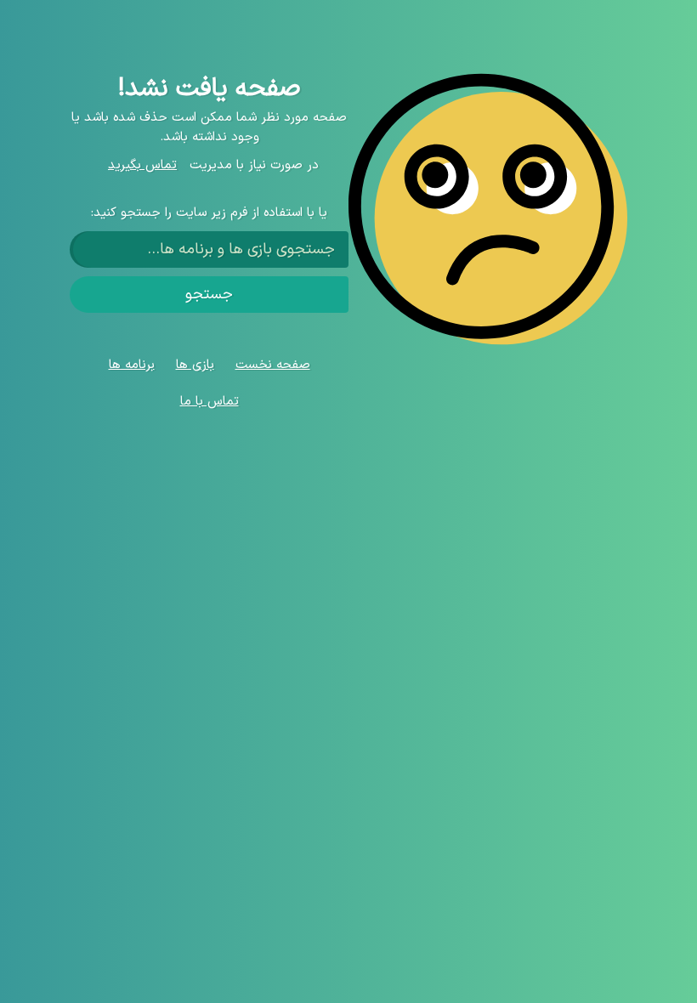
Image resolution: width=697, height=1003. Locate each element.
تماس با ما (209, 401)
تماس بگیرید (142, 165)
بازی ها (195, 365)
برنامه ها (132, 365)
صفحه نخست (272, 365)
